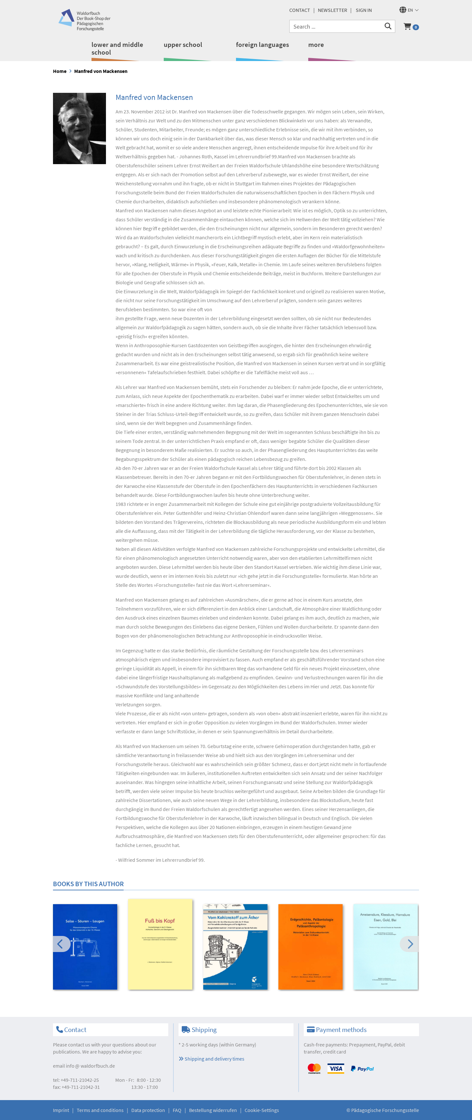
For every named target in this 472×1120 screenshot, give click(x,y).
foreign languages (262, 44)
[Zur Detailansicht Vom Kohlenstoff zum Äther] (236, 947)
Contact (299, 10)
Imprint (61, 1110)
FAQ (177, 1110)
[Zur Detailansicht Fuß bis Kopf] (161, 944)
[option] (86, 948)
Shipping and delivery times (214, 1058)
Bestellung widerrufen (213, 1110)
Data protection (148, 1110)
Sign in (364, 10)
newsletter (332, 10)
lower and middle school (117, 48)
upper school (183, 44)
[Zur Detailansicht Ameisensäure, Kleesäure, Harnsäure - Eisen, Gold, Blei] (387, 947)
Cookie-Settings (262, 1110)
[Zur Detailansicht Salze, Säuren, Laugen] (86, 947)
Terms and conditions (100, 1110)
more (316, 44)
